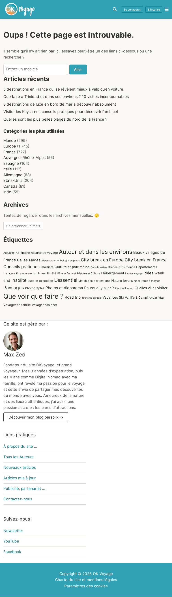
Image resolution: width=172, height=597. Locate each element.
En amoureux (24, 273)
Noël (137, 280)
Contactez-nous (17, 499)
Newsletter (13, 530)
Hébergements (113, 273)
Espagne (11, 163)
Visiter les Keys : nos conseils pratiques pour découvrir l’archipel (60, 111)
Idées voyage (134, 273)
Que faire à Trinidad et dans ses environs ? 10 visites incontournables (66, 96)
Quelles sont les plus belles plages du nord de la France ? (55, 119)
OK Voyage (103, 573)
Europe (9, 146)
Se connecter (132, 9)
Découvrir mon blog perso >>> (36, 417)
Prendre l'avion (124, 288)
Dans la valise (98, 267)
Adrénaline (23, 252)
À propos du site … (20, 446)
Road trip (73, 297)
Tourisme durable (91, 297)
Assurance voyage (44, 252)
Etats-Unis (12, 180)
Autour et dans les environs (95, 251)
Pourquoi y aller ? (99, 288)
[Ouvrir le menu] (165, 9)
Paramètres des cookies (86, 586)
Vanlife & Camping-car (141, 297)
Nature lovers (122, 280)
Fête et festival (66, 273)
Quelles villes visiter (151, 288)
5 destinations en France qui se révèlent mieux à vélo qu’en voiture (63, 89)
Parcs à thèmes (150, 280)
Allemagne (12, 175)
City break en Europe (102, 260)
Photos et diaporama (64, 287)
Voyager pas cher (44, 305)
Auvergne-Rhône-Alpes (24, 157)
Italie (7, 169)
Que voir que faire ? (33, 296)
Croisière (47, 267)
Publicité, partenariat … (24, 488)
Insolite (19, 280)
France (9, 152)
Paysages (13, 287)
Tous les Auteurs (18, 457)
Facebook (12, 551)
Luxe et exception (40, 280)
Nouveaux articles (19, 467)
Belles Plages (29, 260)
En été (51, 273)
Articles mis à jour (19, 478)
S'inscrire (154, 9)
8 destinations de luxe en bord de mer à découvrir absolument (59, 104)
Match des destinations (94, 280)
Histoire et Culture (88, 273)
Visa (161, 297)
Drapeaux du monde (121, 267)
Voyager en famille (17, 305)
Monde (9, 140)
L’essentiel (65, 280)
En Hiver (39, 273)
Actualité (9, 252)
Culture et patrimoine (72, 267)
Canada (10, 186)
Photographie (34, 288)
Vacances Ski (113, 297)
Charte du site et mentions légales (86, 579)
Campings (74, 260)
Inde (7, 192)
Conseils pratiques (21, 266)
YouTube (11, 541)
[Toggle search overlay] (115, 9)
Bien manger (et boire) (54, 260)
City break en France (146, 260)
